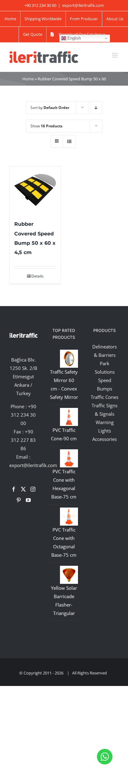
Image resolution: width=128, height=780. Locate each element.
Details (37, 276)
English (73, 38)
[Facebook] (13, 489)
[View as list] (69, 141)
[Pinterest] (18, 500)
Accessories (104, 439)
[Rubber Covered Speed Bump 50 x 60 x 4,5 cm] (35, 190)
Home (28, 79)
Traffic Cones (104, 397)
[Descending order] (96, 107)
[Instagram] (32, 489)
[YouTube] (28, 500)
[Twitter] (23, 489)
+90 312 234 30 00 (23, 414)
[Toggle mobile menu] (115, 55)
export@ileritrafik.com (83, 5)
